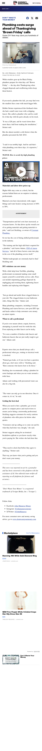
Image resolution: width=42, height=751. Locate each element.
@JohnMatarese (21, 511)
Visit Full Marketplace (33, 533)
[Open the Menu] (3, 3)
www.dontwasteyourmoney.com (24, 519)
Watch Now (36, 3)
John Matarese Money (22, 506)
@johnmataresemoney (23, 508)
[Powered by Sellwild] (37, 651)
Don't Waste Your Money (9, 19)
